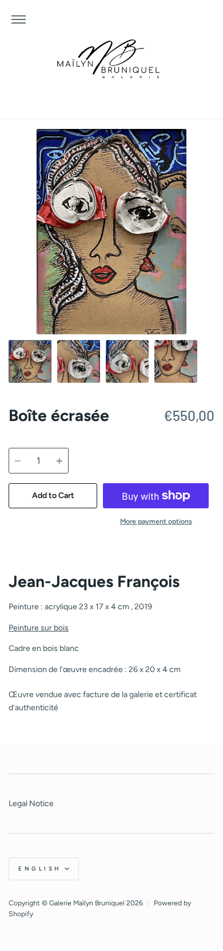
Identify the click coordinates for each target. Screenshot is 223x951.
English (40, 868)
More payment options (156, 521)
